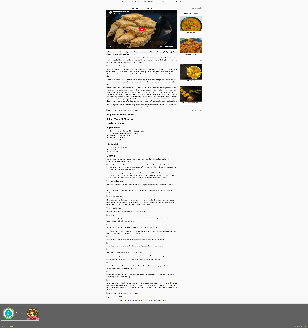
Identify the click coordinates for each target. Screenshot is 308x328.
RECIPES (134, 2)
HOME (124, 2)
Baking (123, 300)
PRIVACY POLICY (149, 2)
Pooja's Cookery (9, 326)
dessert (141, 52)
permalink (162, 300)
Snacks (135, 300)
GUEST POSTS (179, 2)
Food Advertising (195, 8)
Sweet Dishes (143, 300)
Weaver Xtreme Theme (301, 326)
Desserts (129, 300)
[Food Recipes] (21, 313)
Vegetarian (152, 300)
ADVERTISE (165, 2)
